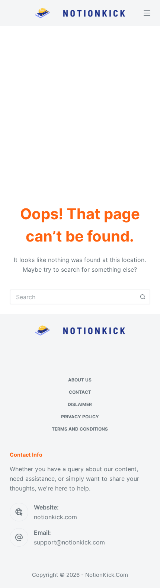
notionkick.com (55, 517)
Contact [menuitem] (80, 392)
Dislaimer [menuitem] (80, 404)
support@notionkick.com (69, 542)
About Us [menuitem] (80, 380)
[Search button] (142, 297)
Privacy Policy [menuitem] (80, 416)
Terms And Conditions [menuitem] (80, 429)
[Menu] (147, 13)
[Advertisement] (80, 110)
